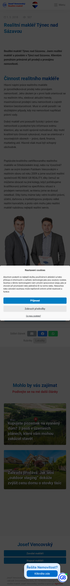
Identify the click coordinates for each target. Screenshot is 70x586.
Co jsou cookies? (33, 316)
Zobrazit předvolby (35, 308)
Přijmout (35, 300)
